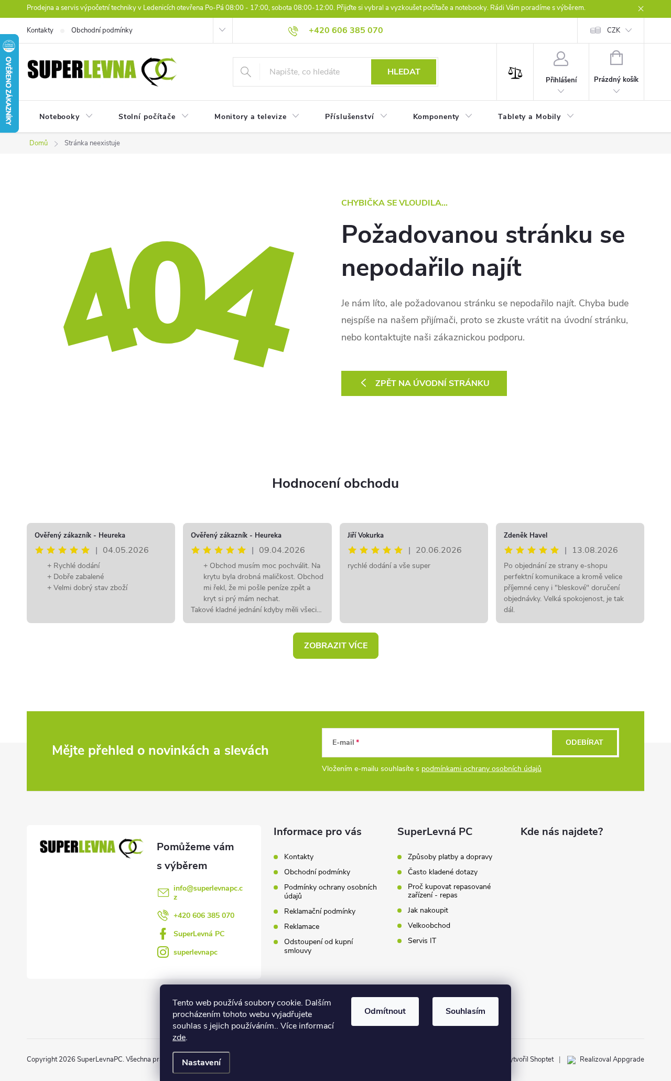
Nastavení (201, 1062)
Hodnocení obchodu (335, 483)
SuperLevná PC (199, 934)
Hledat (403, 72)
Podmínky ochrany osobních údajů (330, 891)
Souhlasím (465, 1011)
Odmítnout (385, 1011)
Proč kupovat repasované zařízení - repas (449, 891)
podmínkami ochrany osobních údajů (481, 769)
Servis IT (422, 941)
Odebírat (584, 742)
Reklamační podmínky (319, 911)
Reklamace (301, 927)
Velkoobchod (429, 926)
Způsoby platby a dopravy (450, 857)
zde (179, 1037)
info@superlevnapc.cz (208, 892)
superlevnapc (196, 952)
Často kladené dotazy (443, 872)
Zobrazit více (335, 645)
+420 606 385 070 (204, 916)
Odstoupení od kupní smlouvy (318, 946)
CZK (613, 30)
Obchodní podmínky (102, 30)
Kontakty (40, 30)
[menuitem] (66, 117)
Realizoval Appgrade (612, 1059)
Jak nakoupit (428, 910)
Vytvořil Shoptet (529, 1059)
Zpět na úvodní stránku (432, 383)
